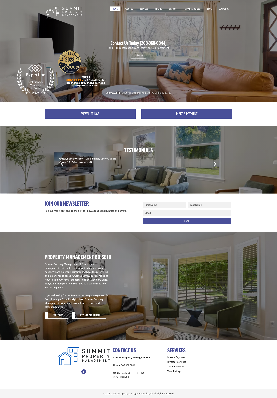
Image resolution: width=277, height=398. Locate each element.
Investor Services (176, 361)
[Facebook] (83, 371)
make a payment (187, 114)
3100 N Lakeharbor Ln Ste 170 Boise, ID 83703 (146, 92)
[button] (62, 164)
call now (58, 315)
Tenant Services (176, 366)
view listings (90, 114)
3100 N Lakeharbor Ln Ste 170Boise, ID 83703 (128, 375)
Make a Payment (176, 357)
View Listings (174, 371)
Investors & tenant (90, 315)
